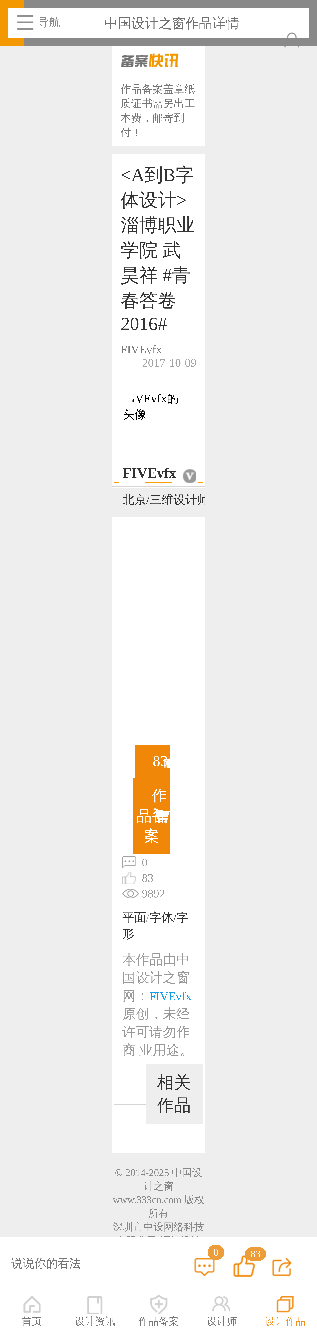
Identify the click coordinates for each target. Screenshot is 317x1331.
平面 (134, 917)
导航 (49, 22)
